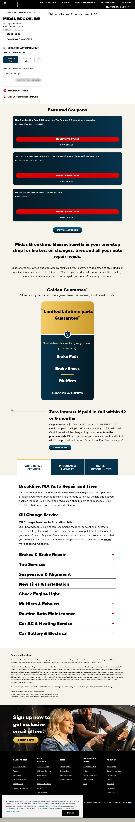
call (109, 531)
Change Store (19, 30)
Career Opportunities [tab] (101, 467)
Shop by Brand (65, 771)
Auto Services (47, 2)
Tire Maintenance (66, 775)
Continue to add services (28, 80)
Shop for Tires (18, 784)
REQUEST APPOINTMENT (67, 139)
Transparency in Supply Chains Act (87, 802)
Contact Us (111, 792)
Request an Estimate (20, 788)
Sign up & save (26, 740)
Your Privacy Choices (120, 802)
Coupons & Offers (19, 779)
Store (9, 12)
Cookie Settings (13, 811)
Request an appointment (82, 531)
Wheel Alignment (66, 779)
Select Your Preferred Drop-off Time (18, 68)
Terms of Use (57, 806)
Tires (64, 2)
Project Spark (111, 775)
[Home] (3, 12)
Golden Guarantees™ (114, 771)
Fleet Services (42, 792)
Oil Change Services (44, 771)
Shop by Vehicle (65, 766)
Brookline (22, 12)
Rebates (86, 771)
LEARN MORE (60, 447)
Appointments (108, 2)
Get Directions (8, 30)
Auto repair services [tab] (33, 467)
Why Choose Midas (84, 2)
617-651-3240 (13, 34)
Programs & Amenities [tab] (67, 467)
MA (15, 12)
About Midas (111, 766)
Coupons (126, 2)
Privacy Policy (44, 806)
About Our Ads (106, 802)
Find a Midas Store (19, 766)
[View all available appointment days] (39, 58)
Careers (109, 779)
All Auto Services (43, 766)
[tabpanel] (67, 561)
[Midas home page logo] (10, 4)
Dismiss (70, 813)
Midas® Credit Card (90, 775)
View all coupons (67, 230)
